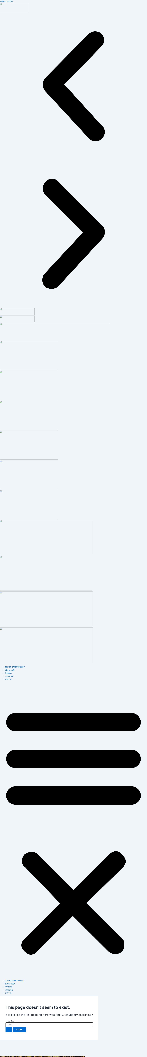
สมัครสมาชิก (10, 670)
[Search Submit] (9, 1029)
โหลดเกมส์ (9, 676)
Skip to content (6, 1)
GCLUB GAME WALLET (15, 667)
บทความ (8, 679)
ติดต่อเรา (8, 673)
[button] (73, 87)
